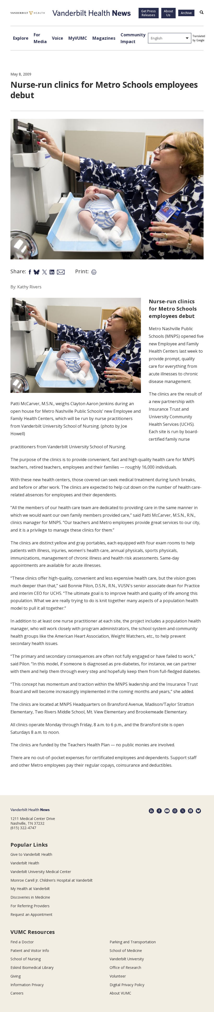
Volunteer (118, 976)
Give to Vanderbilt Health (31, 854)
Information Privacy (27, 984)
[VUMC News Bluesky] (198, 810)
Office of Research (125, 967)
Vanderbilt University (127, 958)
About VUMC (120, 993)
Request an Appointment (31, 914)
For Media (40, 38)
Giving (15, 976)
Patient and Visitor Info (29, 950)
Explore (20, 38)
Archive (186, 13)
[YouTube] (167, 810)
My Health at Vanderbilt (30, 888)
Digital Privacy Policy (127, 984)
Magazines (103, 38)
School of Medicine (126, 950)
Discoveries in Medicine (30, 897)
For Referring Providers (30, 905)
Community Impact (133, 38)
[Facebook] (159, 810)
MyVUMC (77, 38)
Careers (16, 993)
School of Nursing (25, 958)
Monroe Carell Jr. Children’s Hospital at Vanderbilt (51, 880)
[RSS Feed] (151, 810)
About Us (168, 13)
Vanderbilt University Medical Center (40, 871)
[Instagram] (174, 810)
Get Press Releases (148, 13)
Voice (57, 38)
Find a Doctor (22, 941)
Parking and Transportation (133, 941)
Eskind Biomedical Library (32, 967)
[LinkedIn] (190, 810)
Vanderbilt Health (24, 862)
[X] (182, 810)
